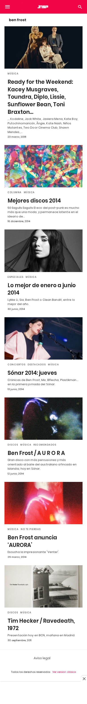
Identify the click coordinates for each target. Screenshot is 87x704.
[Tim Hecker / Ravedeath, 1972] (43, 586)
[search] (80, 6)
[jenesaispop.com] (43, 7)
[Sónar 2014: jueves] (43, 338)
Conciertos (16, 364)
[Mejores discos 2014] (43, 166)
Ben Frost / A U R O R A (36, 453)
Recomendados (44, 444)
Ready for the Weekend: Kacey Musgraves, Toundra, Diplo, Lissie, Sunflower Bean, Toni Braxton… (40, 96)
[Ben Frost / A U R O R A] (43, 418)
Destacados (37, 364)
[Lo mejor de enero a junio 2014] (43, 250)
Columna (15, 192)
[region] (43, 693)
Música (13, 73)
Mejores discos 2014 (34, 200)
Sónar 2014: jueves (32, 373)
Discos (13, 444)
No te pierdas (31, 529)
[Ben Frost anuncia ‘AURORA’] (43, 503)
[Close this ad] (84, 678)
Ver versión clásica (64, 672)
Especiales (15, 277)
